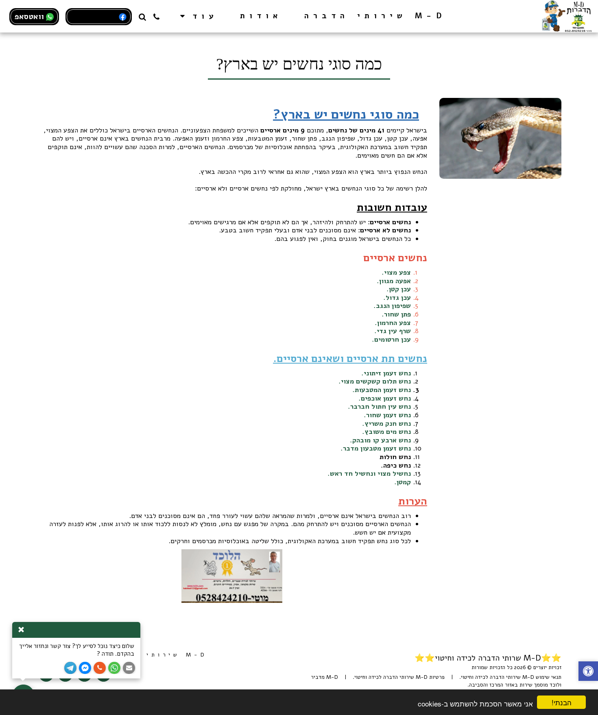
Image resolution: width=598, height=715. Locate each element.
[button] (156, 16)
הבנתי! (562, 702)
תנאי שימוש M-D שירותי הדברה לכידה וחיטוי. (510, 677)
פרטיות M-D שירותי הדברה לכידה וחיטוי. (399, 677)
